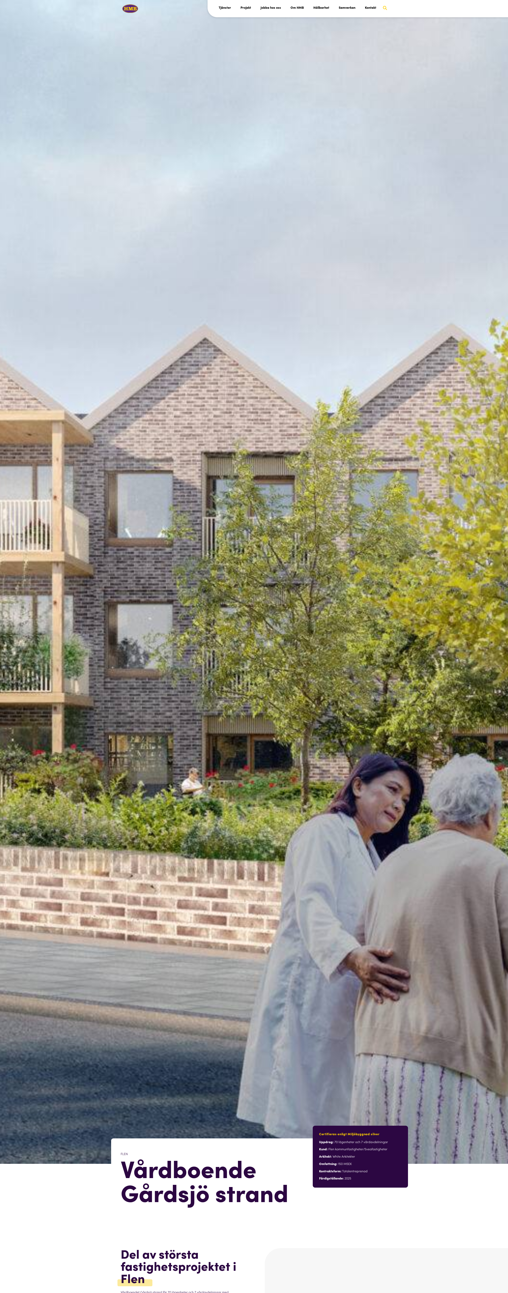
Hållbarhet (321, 8)
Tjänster (225, 8)
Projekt (246, 8)
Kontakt (370, 8)
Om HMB (297, 8)
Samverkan (347, 8)
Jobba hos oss (271, 8)
